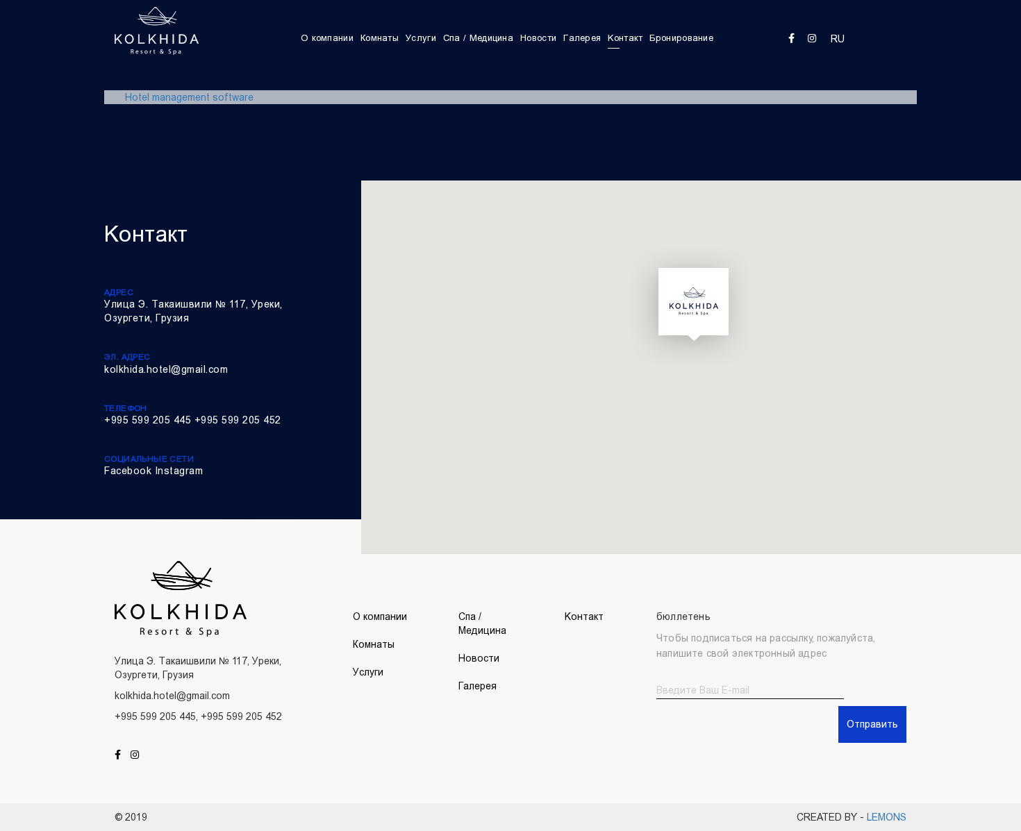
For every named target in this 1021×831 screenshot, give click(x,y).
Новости (538, 38)
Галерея (582, 38)
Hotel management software (189, 97)
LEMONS (886, 817)
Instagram (179, 470)
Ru (838, 38)
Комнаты (379, 38)
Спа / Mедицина (478, 38)
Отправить (872, 724)
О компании (327, 38)
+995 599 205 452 (237, 420)
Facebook (127, 470)
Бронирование (681, 38)
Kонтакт (625, 38)
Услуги (421, 38)
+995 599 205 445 (147, 420)
